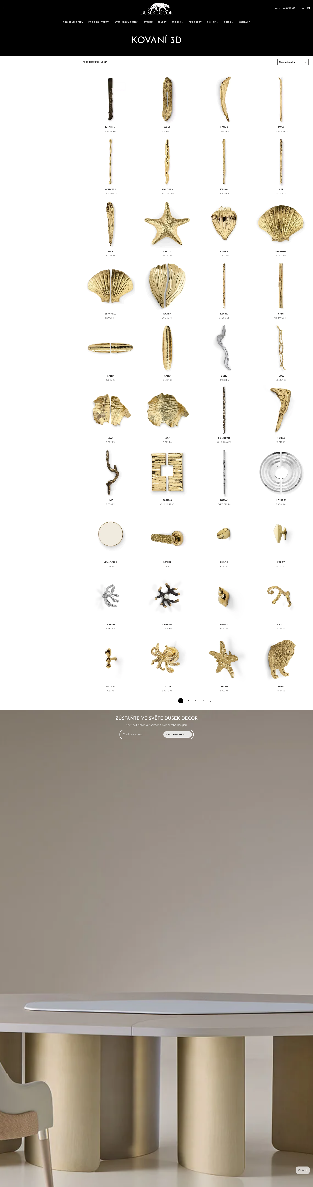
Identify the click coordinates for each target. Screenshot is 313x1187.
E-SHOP (211, 22)
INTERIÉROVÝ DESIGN (126, 22)
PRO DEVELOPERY (73, 22)
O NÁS (227, 22)
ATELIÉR (148, 22)
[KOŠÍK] (308, 8)
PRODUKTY (195, 22)
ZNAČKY (176, 22)
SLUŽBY (162, 22)
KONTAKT (244, 22)
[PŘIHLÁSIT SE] (302, 8)
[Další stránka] (210, 700)
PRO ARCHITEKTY (98, 22)
